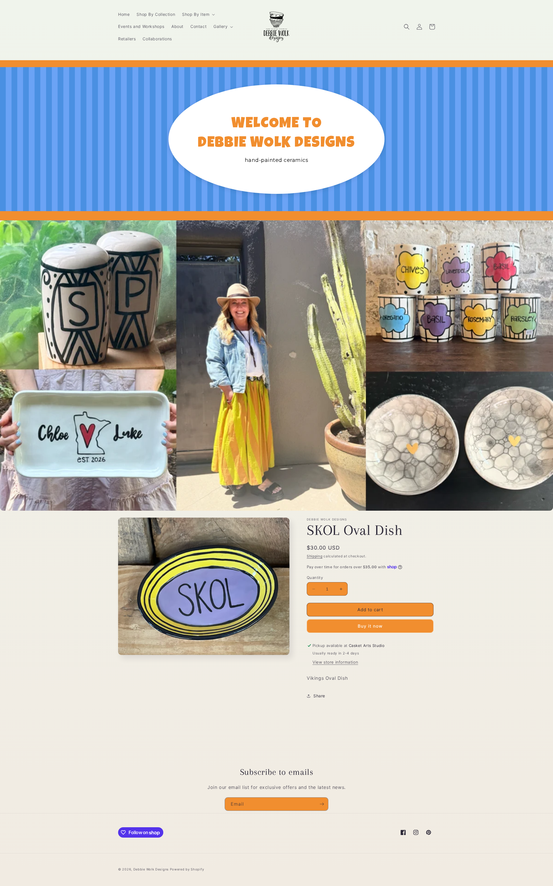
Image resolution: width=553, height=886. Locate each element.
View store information (335, 662)
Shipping (315, 556)
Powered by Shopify (187, 869)
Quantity (315, 577)
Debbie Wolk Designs (151, 869)
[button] (198, 14)
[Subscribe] (321, 804)
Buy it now (370, 626)
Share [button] (319, 695)
